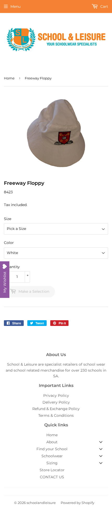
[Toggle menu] (100, 442)
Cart (103, 6)
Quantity (12, 266)
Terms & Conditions (56, 415)
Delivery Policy (56, 402)
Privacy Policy (56, 395)
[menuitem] (56, 435)
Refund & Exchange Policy (56, 408)
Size (7, 218)
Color (9, 242)
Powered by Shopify (77, 503)
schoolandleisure (41, 503)
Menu (15, 6)
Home (9, 78)
